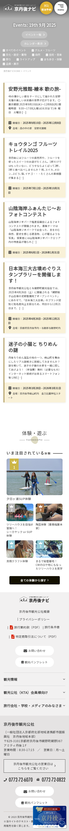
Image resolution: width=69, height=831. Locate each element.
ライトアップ (27, 59)
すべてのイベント (16, 50)
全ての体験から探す (33, 580)
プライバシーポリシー (34, 619)
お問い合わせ (36, 651)
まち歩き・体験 (53, 59)
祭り (8, 59)
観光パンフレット (36, 662)
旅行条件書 (52, 627)
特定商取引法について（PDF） (37, 636)
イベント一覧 (33, 34)
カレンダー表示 (33, 43)
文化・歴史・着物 (16, 54)
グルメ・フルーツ (45, 50)
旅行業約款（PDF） (27, 627)
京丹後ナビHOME (11, 70)
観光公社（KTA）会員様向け (26, 692)
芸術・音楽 (55, 54)
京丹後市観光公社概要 (34, 611)
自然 (37, 54)
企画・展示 (12, 64)
